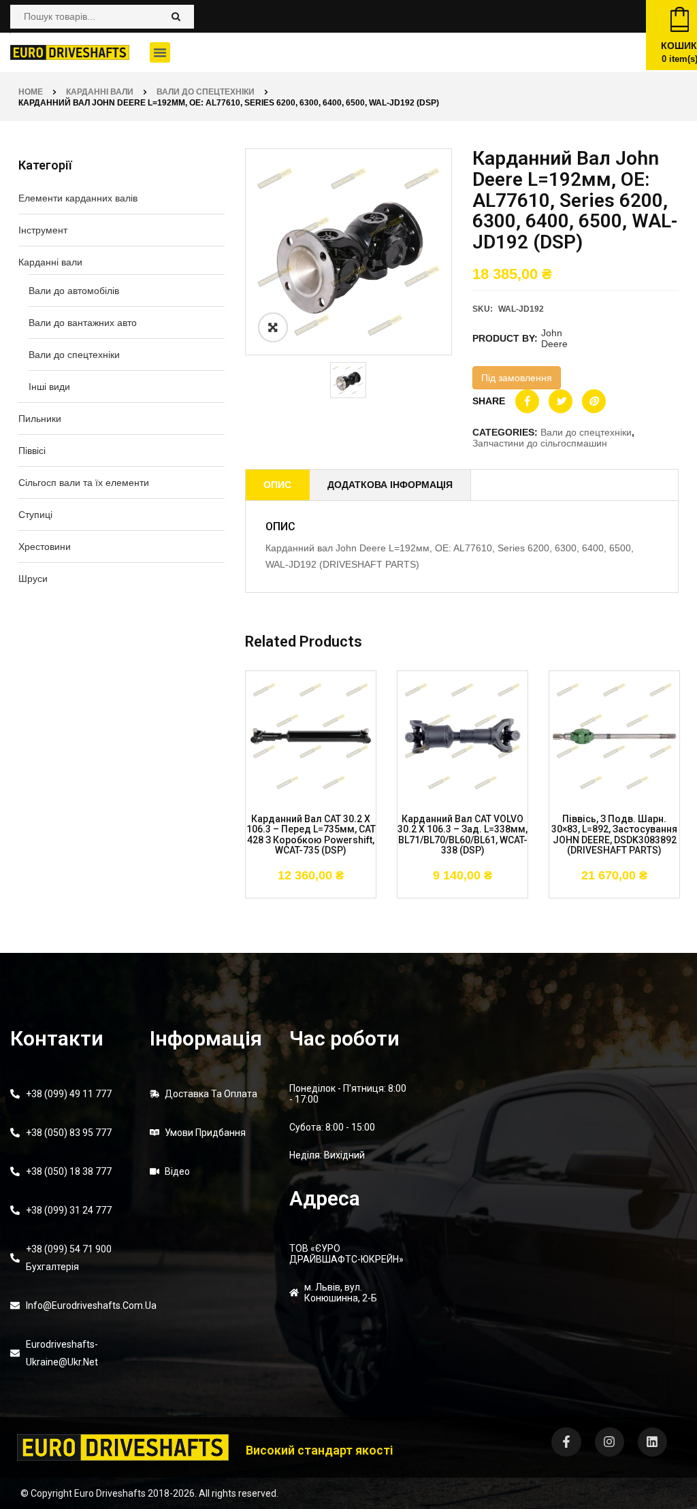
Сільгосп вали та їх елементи (83, 482)
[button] (160, 52)
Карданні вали (99, 92)
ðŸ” (273, 327)
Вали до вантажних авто (83, 322)
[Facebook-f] (566, 1442)
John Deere (554, 338)
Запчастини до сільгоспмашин (539, 443)
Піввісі (32, 450)
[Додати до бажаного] (311, 871)
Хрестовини (44, 546)
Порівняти (352, 871)
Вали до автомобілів (74, 290)
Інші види (49, 386)
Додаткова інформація (390, 484)
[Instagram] (609, 1442)
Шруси (33, 578)
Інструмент (42, 230)
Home (30, 92)
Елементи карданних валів (77, 198)
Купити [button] (422, 871)
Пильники (39, 418)
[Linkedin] (652, 1442)
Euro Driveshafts (110, 1493)
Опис (277, 484)
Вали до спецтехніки (206, 92)
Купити (270, 871)
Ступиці (35, 514)
